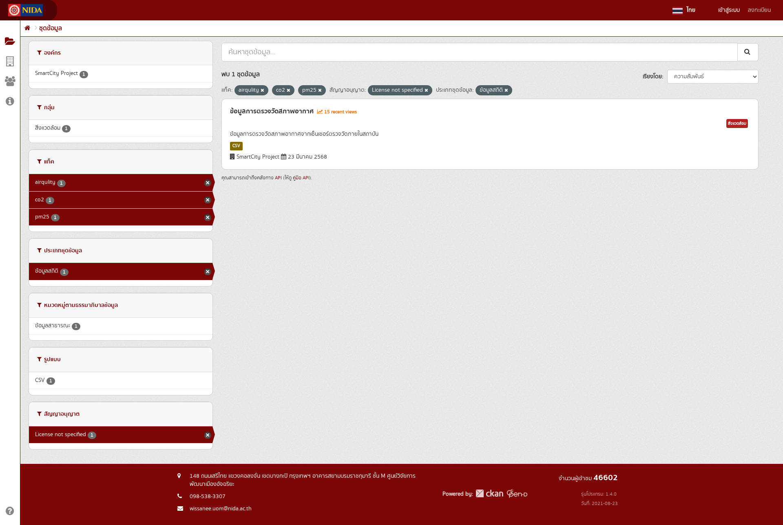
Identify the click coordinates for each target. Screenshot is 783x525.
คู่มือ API (301, 177)
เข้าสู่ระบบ (729, 10)
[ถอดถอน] (262, 90)
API (278, 177)
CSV (236, 146)
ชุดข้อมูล (50, 28)
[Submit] (748, 52)
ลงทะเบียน (759, 10)
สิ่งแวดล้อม (737, 123)
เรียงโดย (652, 77)
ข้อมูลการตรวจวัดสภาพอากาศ (272, 111)
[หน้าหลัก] (27, 28)
